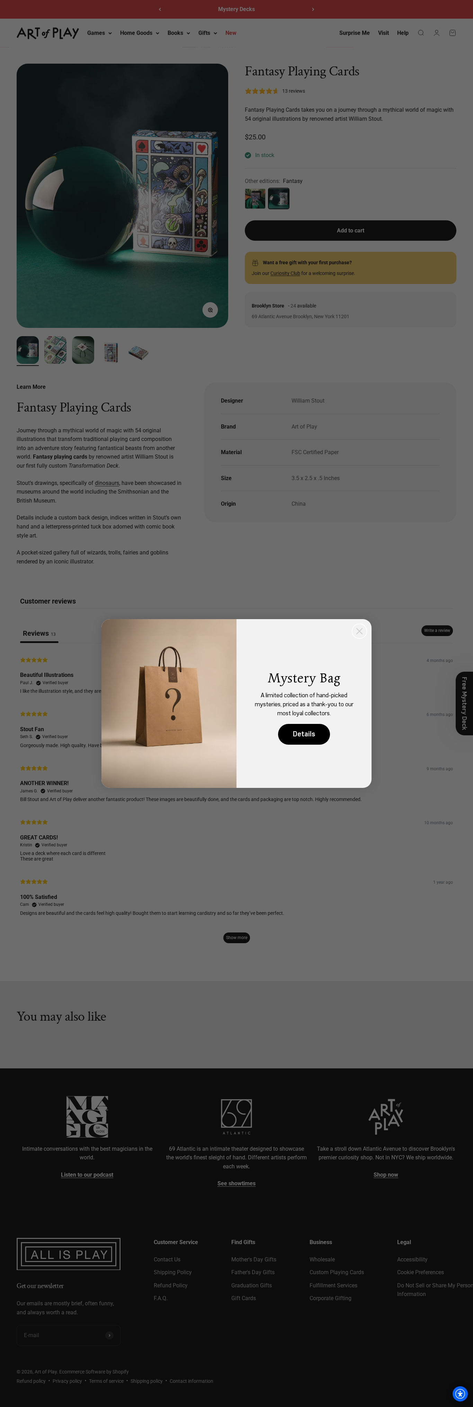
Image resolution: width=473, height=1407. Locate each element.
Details (304, 734)
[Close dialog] (359, 631)
